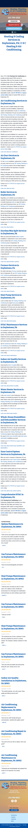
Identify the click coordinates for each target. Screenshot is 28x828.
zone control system (15, 459)
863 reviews (15, 807)
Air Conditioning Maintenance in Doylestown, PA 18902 (11, 758)
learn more (17, 6)
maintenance (8, 343)
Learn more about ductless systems (10, 261)
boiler (13, 202)
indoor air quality (12, 365)
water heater (7, 395)
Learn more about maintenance (8, 355)
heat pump (15, 303)
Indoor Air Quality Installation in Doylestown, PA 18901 (14, 681)
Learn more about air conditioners (9, 152)
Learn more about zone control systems (11, 491)
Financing (13, 819)
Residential (14, 815)
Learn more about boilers (7, 227)
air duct (6, 161)
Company (13, 817)
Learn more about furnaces (7, 291)
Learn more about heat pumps (8, 321)
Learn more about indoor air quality (9, 386)
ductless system (19, 236)
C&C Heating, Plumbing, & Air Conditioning (11, 115)
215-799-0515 (17, 93)
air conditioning (21, 111)
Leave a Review (14, 810)
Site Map (24, 825)
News (12, 821)
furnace (15, 271)
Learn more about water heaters (9, 413)
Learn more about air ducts (7, 188)
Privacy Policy (18, 825)
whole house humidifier (12, 436)
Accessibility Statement (15, 826)
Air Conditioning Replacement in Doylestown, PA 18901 (11, 707)
